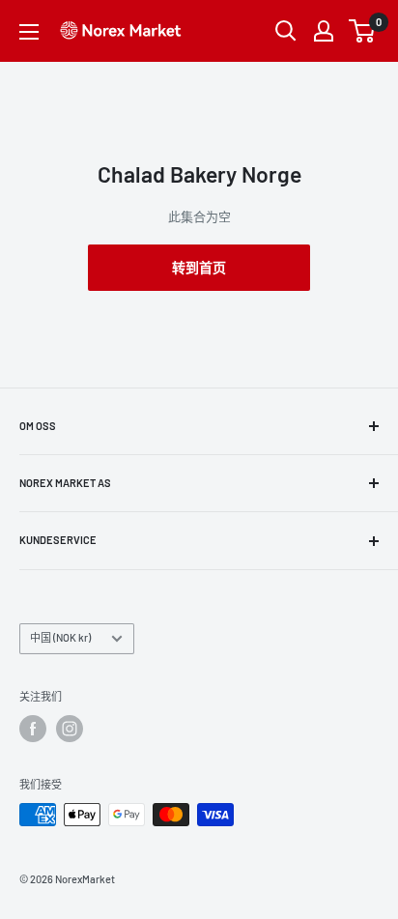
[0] (363, 31)
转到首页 (199, 267)
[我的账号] (323, 31)
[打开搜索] (286, 31)
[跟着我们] (32, 728)
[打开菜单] (29, 32)
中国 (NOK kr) (60, 637)
